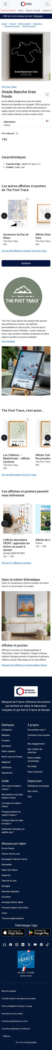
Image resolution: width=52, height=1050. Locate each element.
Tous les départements (13, 918)
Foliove (38, 543)
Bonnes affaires (8, 10)
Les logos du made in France (11, 805)
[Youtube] (35, 945)
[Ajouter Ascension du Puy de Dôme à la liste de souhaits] (27, 199)
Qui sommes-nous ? (37, 729)
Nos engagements (36, 743)
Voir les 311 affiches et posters (16, 563)
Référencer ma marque (38, 786)
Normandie (7, 864)
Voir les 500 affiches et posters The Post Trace (24, 251)
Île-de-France (8, 848)
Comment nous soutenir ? (39, 737)
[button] (26, 1013)
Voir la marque (8, 341)
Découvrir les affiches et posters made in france (24, 665)
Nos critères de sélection (35, 751)
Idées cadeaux (8, 751)
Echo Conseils (31, 1042)
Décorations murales (12, 26)
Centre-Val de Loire (11, 853)
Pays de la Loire (9, 880)
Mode (20, 10)
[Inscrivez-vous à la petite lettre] (4, 945)
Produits (13, 24)
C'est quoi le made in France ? (11, 787)
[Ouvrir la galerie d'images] (26, 57)
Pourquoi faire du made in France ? (12, 822)
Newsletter (7, 773)
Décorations (37, 24)
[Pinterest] (41, 945)
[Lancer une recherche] (47, 4)
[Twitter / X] (29, 945)
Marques (6, 735)
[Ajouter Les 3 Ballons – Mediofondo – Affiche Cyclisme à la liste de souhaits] (27, 420)
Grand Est (6, 875)
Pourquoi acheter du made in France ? (11, 813)
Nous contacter (35, 772)
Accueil (4, 24)
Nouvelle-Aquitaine (10, 891)
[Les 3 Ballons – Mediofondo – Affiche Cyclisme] (17, 434)
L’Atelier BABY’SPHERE (14, 553)
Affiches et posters (29, 26)
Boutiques (6, 746)
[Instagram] (16, 945)
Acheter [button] (26, 263)
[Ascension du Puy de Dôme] (17, 213)
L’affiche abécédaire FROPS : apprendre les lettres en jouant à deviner (16, 545)
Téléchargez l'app (26, 925)
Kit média (32, 766)
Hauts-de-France (10, 870)
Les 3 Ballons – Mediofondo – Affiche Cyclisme (16, 458)
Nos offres (33, 791)
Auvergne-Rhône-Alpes (12, 902)
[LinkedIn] (22, 945)
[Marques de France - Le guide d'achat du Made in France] (26, 4)
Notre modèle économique (34, 759)
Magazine (6, 762)
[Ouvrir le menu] (5, 4)
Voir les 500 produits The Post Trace (19, 475)
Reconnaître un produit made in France (12, 796)
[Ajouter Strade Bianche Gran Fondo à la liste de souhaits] (47, 94)
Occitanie (6, 897)
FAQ (29, 796)
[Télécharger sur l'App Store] (13, 932)
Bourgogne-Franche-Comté (14, 859)
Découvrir (38, 16)
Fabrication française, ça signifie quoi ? (13, 831)
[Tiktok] (47, 945)
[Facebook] (10, 945)
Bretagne (6, 886)
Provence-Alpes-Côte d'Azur (15, 907)
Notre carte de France (12, 756)
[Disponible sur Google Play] (38, 932)
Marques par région (14, 843)
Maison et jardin (33, 10)
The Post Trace (9, 87)
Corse (4, 913)
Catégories (7, 729)
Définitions (7, 767)
